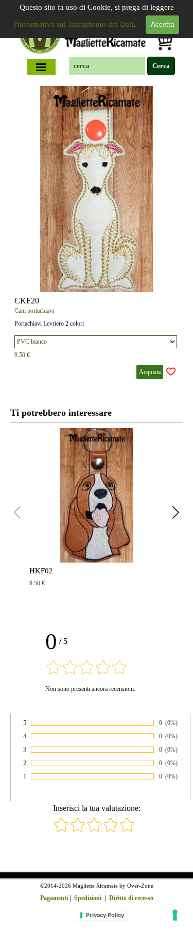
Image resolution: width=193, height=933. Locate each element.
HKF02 (41, 571)
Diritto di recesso (131, 898)
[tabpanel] (96, 891)
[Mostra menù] (41, 67)
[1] (61, 830)
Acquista (150, 372)
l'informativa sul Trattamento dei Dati (73, 24)
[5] (127, 830)
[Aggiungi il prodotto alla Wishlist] (171, 372)
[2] (77, 830)
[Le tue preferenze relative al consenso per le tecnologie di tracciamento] (175, 915)
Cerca (161, 66)
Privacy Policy (105, 915)
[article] (96, 234)
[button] (176, 512)
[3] (94, 830)
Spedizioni (87, 898)
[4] (110, 830)
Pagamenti (54, 898)
